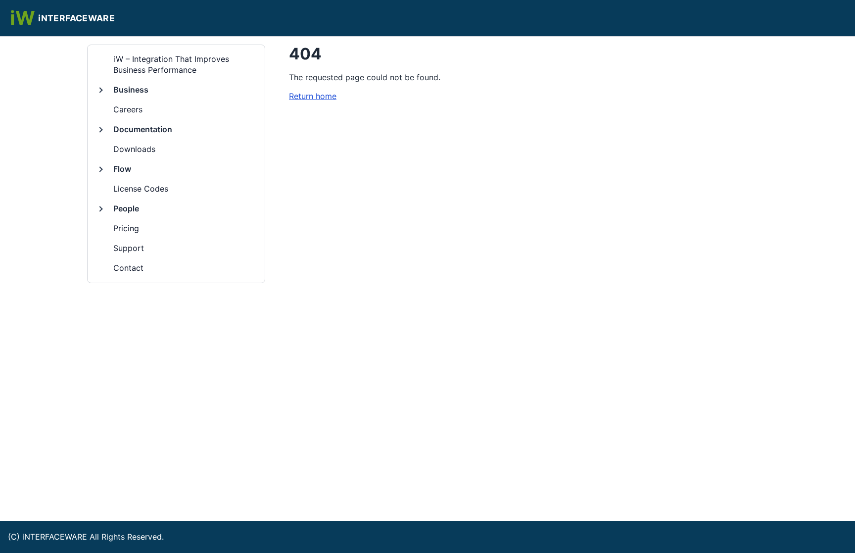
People (126, 208)
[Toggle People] (100, 208)
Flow (122, 169)
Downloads (134, 149)
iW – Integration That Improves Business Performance (171, 64)
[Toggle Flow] (100, 169)
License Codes (140, 189)
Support (128, 248)
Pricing (126, 228)
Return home (312, 96)
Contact (128, 268)
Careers (127, 109)
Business (130, 90)
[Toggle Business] (100, 90)
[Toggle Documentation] (100, 129)
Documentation (142, 129)
